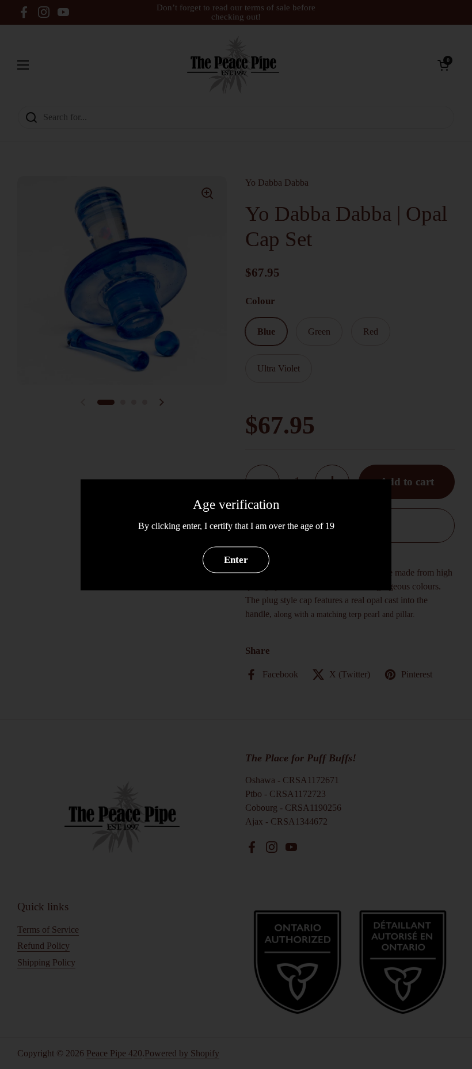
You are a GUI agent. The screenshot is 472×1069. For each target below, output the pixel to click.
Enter (236, 559)
